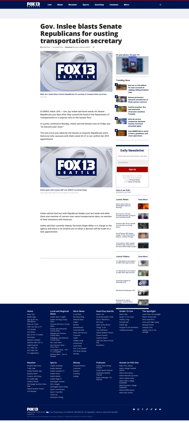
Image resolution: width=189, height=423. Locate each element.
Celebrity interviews (126, 330)
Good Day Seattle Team (104, 317)
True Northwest (102, 330)
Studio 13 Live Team (126, 317)
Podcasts (100, 362)
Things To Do (101, 327)
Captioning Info (32, 345)
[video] (143, 263)
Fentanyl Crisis (147, 327)
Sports (53, 362)
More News (78, 311)
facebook (142, 409)
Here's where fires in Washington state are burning (123, 205)
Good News (77, 346)
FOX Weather (32, 391)
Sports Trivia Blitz (56, 392)
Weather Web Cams (34, 366)
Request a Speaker (33, 340)
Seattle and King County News (58, 320)
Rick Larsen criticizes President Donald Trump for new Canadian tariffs (126, 215)
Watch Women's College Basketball (128, 386)
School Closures (102, 335)
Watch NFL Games (126, 366)
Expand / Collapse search (160, 4)
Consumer (76, 335)
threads (151, 409)
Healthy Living (78, 340)
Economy (76, 374)
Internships (31, 337)
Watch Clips (123, 314)
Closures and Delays (34, 376)
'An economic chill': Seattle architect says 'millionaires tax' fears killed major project (126, 244)
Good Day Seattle (105, 311)
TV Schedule (31, 329)
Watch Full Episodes (149, 317)
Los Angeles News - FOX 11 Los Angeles (59, 351)
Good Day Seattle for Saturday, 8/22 (123, 281)
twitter (156, 409)
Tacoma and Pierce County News (59, 325)
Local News (77, 314)
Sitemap (76, 354)
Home (30, 311)
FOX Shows (31, 332)
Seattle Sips (123, 325)
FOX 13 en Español (80, 348)
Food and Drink (78, 330)
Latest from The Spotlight (151, 314)
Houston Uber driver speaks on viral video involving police (125, 225)
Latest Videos (123, 256)
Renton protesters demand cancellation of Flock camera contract (138, 99)
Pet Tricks (99, 322)
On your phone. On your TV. (128, 55)
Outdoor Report (102, 338)
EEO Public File (32, 350)
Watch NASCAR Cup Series (128, 376)
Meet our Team (32, 324)
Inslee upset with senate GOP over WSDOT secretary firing (63, 190)
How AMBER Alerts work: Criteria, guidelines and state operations (138, 133)
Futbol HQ (53, 395)
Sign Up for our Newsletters (32, 320)
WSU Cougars (55, 384)
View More (143, 199)
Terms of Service (133, 182)
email (160, 409)
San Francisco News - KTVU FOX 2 (58, 346)
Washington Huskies (57, 381)
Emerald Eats (124, 322)
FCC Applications (33, 353)
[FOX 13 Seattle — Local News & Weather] (34, 4)
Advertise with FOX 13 (35, 342)
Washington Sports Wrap (59, 387)
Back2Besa (100, 345)
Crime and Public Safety (150, 322)
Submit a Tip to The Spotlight (149, 331)
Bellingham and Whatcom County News (59, 339)
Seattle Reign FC (56, 379)
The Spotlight (149, 311)
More (126, 4)
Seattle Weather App (34, 371)
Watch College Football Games (127, 369)
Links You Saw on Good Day (104, 341)
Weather (31, 362)
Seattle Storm (55, 374)
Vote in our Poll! (123, 190)
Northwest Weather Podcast (103, 374)
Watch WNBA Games (126, 390)
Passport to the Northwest (128, 327)
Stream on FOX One (129, 362)
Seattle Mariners (56, 368)
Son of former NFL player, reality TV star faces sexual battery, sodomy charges (125, 235)
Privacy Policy (135, 180)
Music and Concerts (80, 333)
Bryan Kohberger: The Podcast (104, 378)
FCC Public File (32, 348)
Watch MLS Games (126, 393)
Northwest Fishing (56, 397)
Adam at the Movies (103, 325)
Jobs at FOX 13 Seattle (35, 335)
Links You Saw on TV (34, 327)
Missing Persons (148, 325)
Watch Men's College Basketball (126, 382)
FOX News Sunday (79, 351)
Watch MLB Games (126, 373)
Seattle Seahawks (56, 366)
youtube (134, 409)
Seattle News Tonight (58, 317)
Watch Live (100, 314)
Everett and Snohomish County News (58, 330)
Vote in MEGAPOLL (103, 319)
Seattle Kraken (55, 376)
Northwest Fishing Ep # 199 (125, 290)
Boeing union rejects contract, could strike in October (124, 301)
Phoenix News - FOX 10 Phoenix (58, 355)
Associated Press (57, 47)
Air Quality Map (32, 379)
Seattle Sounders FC (57, 371)
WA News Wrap (78, 317)
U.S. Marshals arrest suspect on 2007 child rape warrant (125, 262)
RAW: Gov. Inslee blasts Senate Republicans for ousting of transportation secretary (73, 94)
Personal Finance (79, 366)
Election (76, 325)
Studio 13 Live (126, 311)
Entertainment (78, 327)
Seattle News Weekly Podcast (103, 367)
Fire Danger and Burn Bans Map (36, 385)
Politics (75, 322)
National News (78, 319)
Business (76, 371)
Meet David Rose (148, 319)
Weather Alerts (32, 374)
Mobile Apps (31, 317)
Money (76, 362)
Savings (76, 376)
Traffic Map (31, 368)
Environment (77, 343)
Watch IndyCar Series (126, 378)
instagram (138, 409)
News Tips (31, 314)
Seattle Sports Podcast (104, 370)
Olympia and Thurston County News (58, 334)
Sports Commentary (57, 389)
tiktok (147, 409)
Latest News (122, 199)
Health (75, 338)
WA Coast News (56, 342)
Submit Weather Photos (104, 333)
